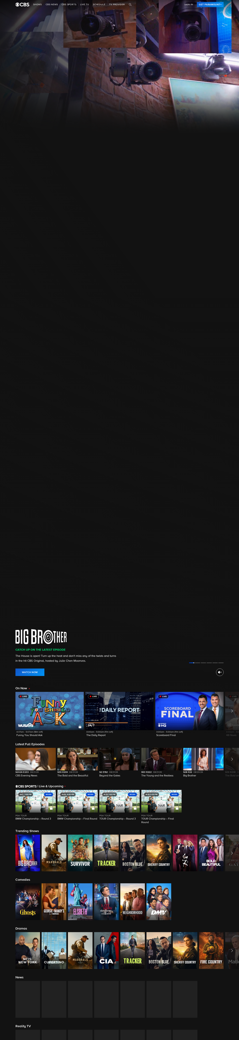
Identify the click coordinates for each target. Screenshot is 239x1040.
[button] (49, 716)
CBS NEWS (52, 4)
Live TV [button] (84, 4)
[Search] (130, 4)
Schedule (99, 4)
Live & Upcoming (50, 786)
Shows (37, 4)
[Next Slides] (231, 807)
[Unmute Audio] (220, 672)
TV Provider (117, 4)
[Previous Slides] (7, 807)
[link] (210, 4)
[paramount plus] (22, 4)
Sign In (188, 4)
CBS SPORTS (69, 4)
